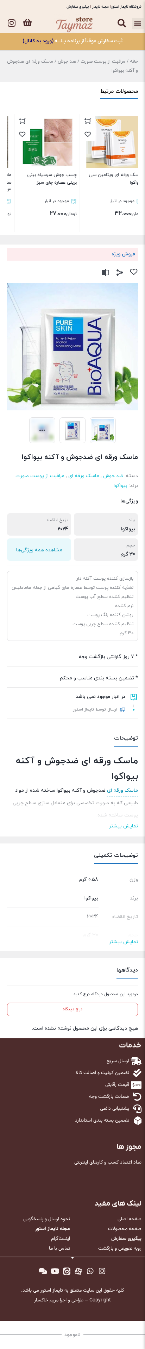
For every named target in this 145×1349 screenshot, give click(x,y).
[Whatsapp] (90, 1271)
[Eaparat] (78, 1271)
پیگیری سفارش (78, 7)
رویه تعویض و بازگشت (119, 1248)
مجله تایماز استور (52, 1229)
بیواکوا (120, 485)
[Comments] (43, 1271)
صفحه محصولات (124, 1229)
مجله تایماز (100, 7)
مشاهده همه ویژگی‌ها (39, 550)
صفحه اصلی (129, 1219)
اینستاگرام (60, 1239)
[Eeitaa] (66, 1271)
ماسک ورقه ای (83, 476)
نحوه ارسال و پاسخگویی (46, 1219)
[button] (138, 23)
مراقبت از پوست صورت (103, 61)
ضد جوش (67, 61)
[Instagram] (11, 22)
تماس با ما (59, 1248)
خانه (134, 61)
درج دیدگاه (72, 1009)
